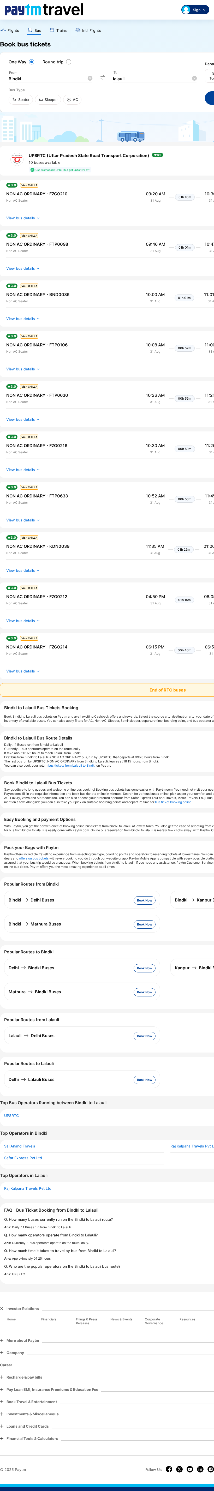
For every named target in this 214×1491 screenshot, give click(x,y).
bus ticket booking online (173, 802)
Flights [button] (13, 30)
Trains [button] (61, 30)
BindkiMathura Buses (35, 924)
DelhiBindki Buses (31, 967)
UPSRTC (11, 1116)
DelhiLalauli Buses (32, 1079)
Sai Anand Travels (19, 1146)
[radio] (22, 62)
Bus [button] (37, 30)
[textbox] (50, 78)
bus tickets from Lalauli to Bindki (72, 765)
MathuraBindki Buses (35, 991)
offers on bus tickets (34, 858)
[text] (9, 31)
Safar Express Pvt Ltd (23, 1158)
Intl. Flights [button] (91, 30)
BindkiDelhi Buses (31, 900)
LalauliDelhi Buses (32, 1035)
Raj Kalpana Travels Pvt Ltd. (28, 1188)
